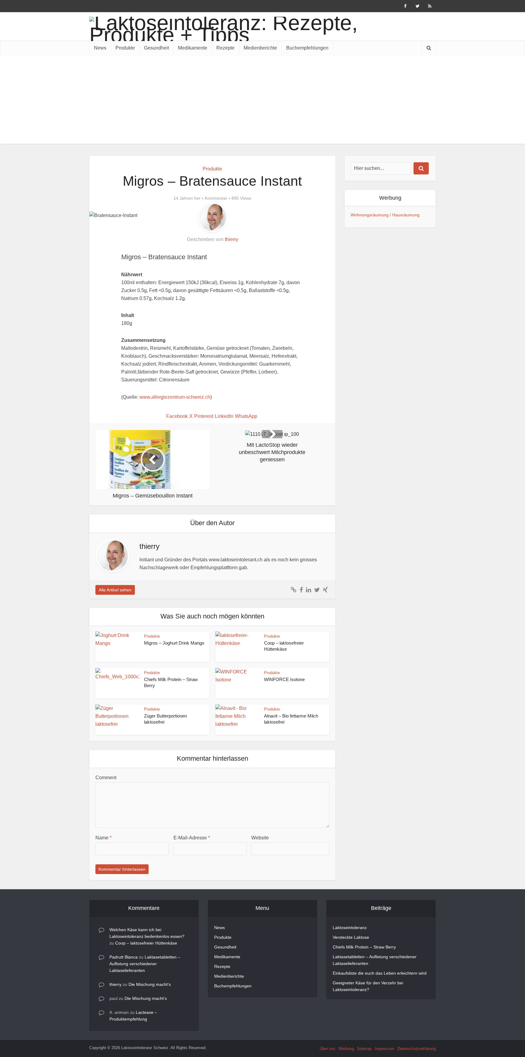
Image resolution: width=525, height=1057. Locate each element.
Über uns (327, 1048)
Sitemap (364, 1048)
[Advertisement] (262, 101)
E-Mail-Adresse (191, 837)
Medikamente (192, 47)
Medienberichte (260, 47)
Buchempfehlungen (307, 47)
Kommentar (216, 198)
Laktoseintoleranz (350, 927)
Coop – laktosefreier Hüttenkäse (146, 943)
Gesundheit (156, 47)
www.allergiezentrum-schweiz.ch (174, 397)
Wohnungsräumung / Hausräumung (385, 214)
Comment (105, 777)
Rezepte (225, 47)
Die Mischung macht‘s (150, 984)
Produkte (125, 47)
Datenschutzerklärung (416, 1048)
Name (103, 837)
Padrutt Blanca (123, 957)
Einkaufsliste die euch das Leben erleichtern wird (380, 973)
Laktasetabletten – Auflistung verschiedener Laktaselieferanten (144, 964)
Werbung (346, 1048)
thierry (231, 239)
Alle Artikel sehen (115, 589)
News (100, 47)
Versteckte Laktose (351, 937)
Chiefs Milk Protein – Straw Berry (364, 947)
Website (260, 837)
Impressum (384, 1048)
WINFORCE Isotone (284, 679)
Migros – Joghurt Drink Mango (174, 643)
